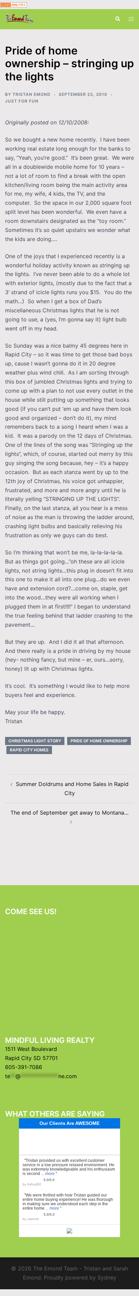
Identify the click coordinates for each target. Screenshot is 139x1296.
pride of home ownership (99, 740)
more (50, 1173)
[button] (117, 19)
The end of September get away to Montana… (69, 812)
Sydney (107, 1277)
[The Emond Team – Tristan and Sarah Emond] (19, 18)
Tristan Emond (31, 94)
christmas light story (34, 740)
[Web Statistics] (13, 4)
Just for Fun (21, 101)
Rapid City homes (29, 749)
